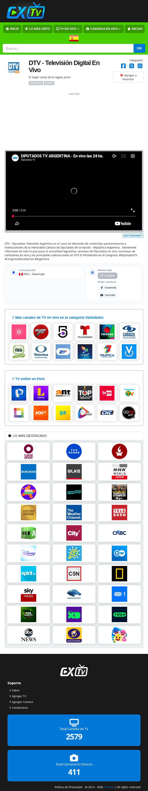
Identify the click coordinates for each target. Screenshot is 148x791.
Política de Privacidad (68, 787)
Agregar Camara (22, 702)
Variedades (36, 83)
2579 (74, 736)
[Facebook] (123, 66)
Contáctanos (20, 707)
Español (49, 83)
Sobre (15, 690)
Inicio (14, 28)
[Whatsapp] (140, 66)
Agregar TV (19, 696)
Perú (26, 274)
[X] (131, 66)
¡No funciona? (133, 235)
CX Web (109, 787)
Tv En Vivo (67, 28)
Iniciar (136, 28)
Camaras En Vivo (103, 28)
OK (139, 48)
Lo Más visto (39, 28)
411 (74, 772)
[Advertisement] (74, 121)
